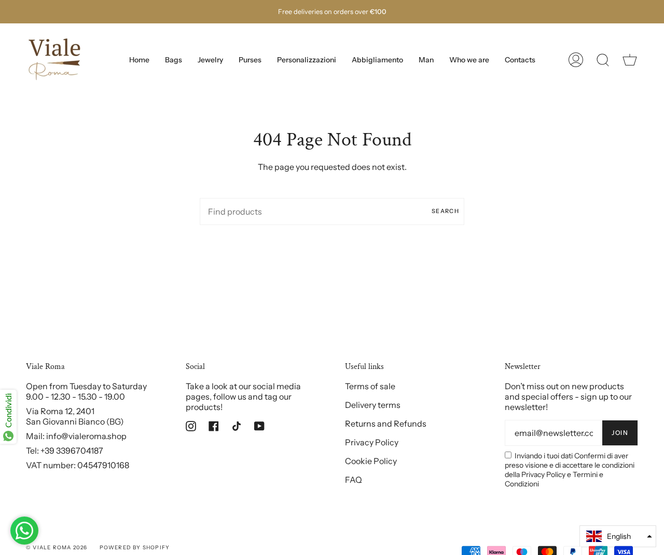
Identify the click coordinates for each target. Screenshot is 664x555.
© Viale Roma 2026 (56, 547)
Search (445, 211)
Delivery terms (372, 405)
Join (620, 433)
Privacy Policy (371, 442)
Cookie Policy (371, 461)
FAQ (353, 479)
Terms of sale (370, 386)
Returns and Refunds (385, 423)
